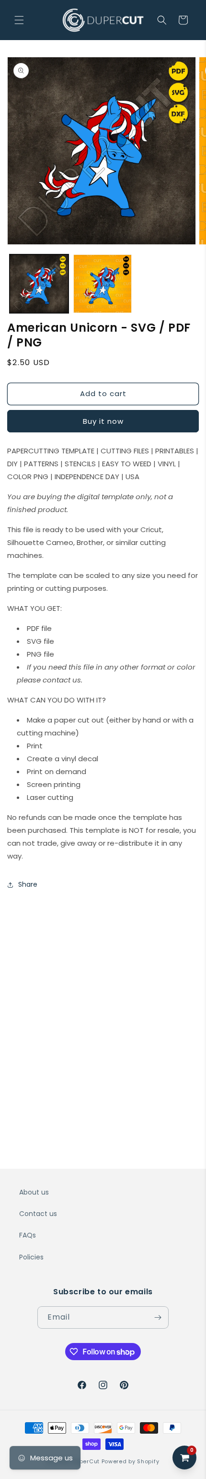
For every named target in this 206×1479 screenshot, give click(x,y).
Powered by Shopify (131, 1461)
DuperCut (86, 1461)
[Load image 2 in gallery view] (102, 283)
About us (34, 1192)
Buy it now (103, 421)
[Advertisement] (103, 1005)
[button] (19, 20)
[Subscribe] (157, 1317)
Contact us (38, 1213)
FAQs (27, 1235)
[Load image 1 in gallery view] (39, 283)
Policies (31, 1257)
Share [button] (27, 884)
